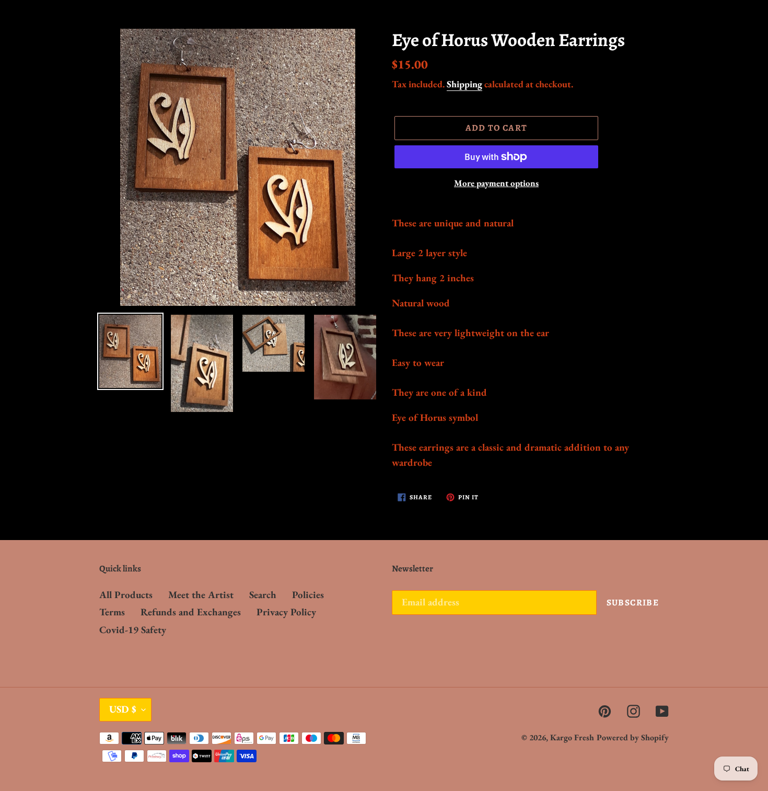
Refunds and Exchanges (191, 611)
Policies (308, 594)
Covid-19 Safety (132, 629)
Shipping (464, 84)
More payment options (496, 183)
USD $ (122, 709)
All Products (126, 594)
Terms (112, 611)
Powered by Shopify (633, 737)
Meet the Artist (201, 594)
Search (262, 594)
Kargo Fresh (572, 737)
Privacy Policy (286, 611)
